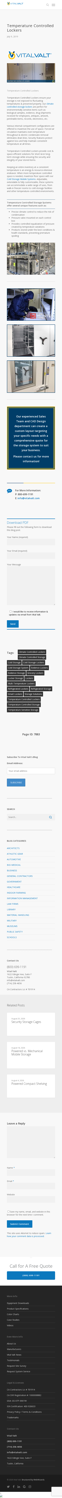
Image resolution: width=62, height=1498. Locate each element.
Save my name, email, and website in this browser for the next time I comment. (28, 1213)
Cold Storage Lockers (33, 662)
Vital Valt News (14, 1354)
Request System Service (18, 1371)
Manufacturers (14, 1349)
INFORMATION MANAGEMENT (22, 898)
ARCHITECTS (13, 848)
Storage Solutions (33, 694)
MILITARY (12, 920)
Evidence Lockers (39, 667)
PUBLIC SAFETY (15, 931)
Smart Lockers (15, 694)
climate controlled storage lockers (30, 105)
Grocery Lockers (35, 673)
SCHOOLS (12, 937)
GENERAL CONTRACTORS (20, 876)
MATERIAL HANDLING (18, 915)
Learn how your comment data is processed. (29, 1235)
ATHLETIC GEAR (15, 853)
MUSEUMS (12, 926)
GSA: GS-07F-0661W (17, 1400)
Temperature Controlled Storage (24, 704)
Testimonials (13, 1360)
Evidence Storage (16, 673)
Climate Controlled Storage (32, 657)
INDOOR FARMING (16, 892)
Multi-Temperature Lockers (21, 683)
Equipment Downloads (18, 1303)
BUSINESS (12, 870)
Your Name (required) (17, 537)
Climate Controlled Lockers (32, 651)
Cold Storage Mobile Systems (21, 179)
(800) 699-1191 (31, 1275)
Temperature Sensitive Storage (23, 709)
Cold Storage (14, 662)
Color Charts (13, 1314)
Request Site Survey (16, 1365)
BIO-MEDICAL (14, 864)
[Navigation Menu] (53, 4)
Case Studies (13, 1319)
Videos (10, 1325)
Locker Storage (15, 678)
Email (10, 1181)
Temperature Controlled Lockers (24, 699)
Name (11, 1167)
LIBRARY (11, 909)
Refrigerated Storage (41, 688)
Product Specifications (18, 1308)
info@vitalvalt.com (29, 498)
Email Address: (15, 763)
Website (11, 1194)
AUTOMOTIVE (14, 859)
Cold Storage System (18, 667)
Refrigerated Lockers (18, 688)
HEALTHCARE (13, 887)
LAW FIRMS (12, 903)
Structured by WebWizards (33, 1479)
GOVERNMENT (14, 881)
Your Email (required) (17, 550)
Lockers (29, 678)
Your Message (14, 564)
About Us (11, 1343)
